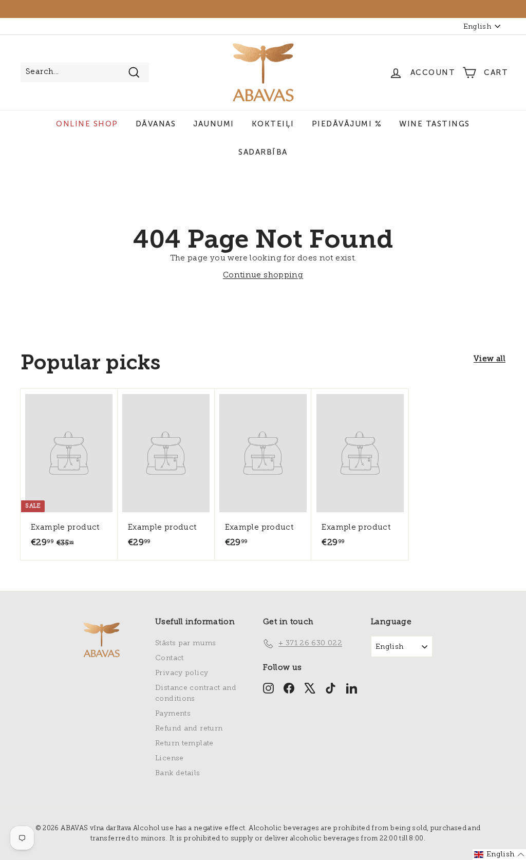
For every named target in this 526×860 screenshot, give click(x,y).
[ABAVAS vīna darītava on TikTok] (330, 688)
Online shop (87, 123)
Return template (184, 743)
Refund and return (188, 729)
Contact (169, 658)
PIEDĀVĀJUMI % (347, 123)
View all (489, 359)
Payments (173, 714)
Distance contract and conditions (195, 693)
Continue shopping (263, 275)
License (169, 758)
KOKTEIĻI (273, 123)
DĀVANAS (156, 123)
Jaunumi (213, 123)
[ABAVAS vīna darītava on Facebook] (289, 688)
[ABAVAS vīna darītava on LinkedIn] (351, 688)
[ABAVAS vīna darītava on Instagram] (268, 688)
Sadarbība (263, 152)
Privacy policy (181, 673)
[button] (499, 854)
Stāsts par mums (185, 643)
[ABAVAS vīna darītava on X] (310, 688)
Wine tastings (434, 123)
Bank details (177, 773)
